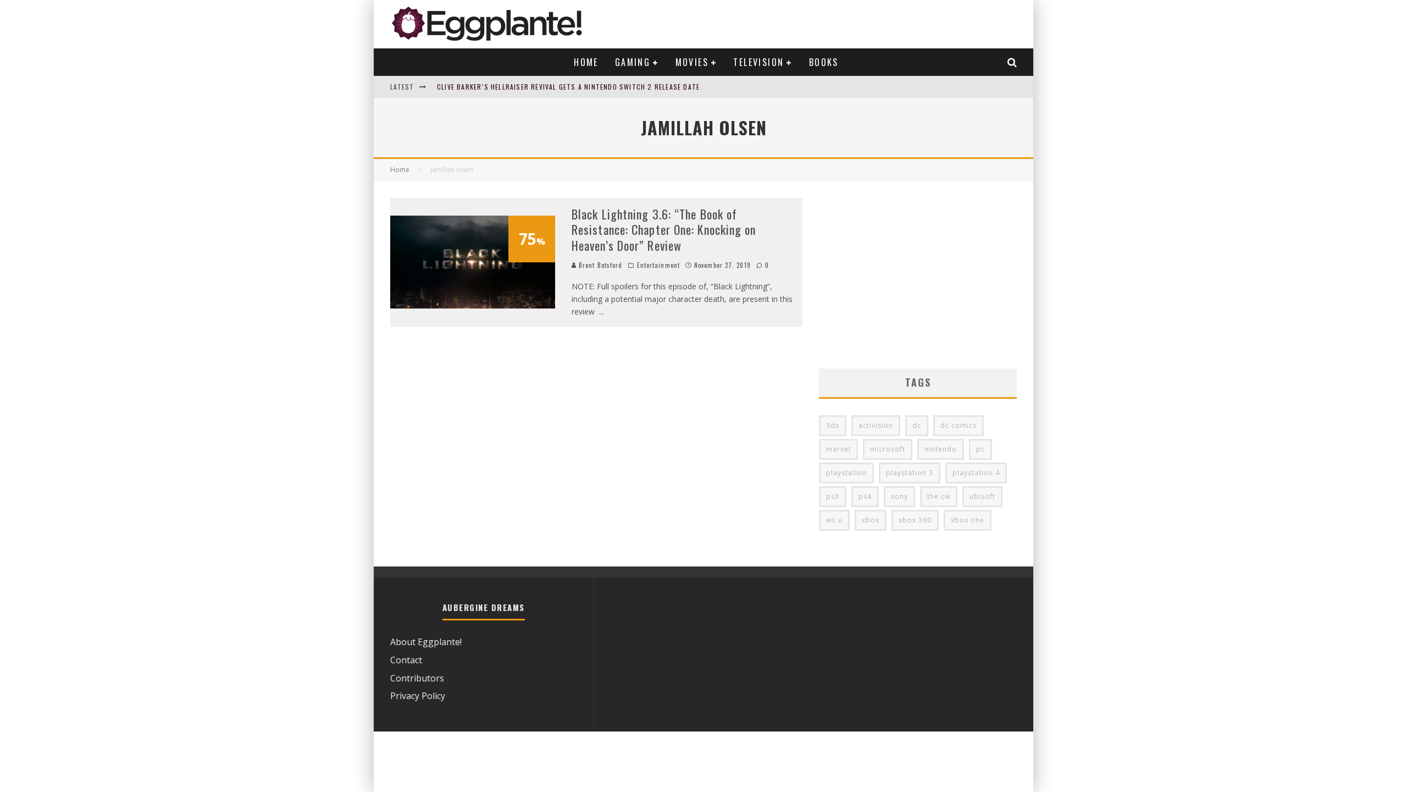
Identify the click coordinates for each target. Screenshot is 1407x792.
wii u (834, 520)
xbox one (967, 520)
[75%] (472, 305)
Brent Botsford (600, 265)
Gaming (632, 62)
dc (916, 425)
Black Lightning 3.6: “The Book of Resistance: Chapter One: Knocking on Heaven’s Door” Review (664, 229)
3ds (832, 425)
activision (875, 425)
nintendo (940, 449)
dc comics (958, 425)
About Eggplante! (426, 642)
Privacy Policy (417, 696)
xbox (870, 520)
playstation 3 (909, 472)
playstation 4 (976, 472)
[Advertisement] (918, 275)
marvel (838, 449)
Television (758, 62)
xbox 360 (915, 520)
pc (980, 449)
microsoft (887, 449)
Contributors (417, 678)
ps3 (832, 496)
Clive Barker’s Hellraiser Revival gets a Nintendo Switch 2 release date (568, 86)
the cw (938, 496)
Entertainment (658, 265)
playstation (846, 472)
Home (586, 62)
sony (899, 496)
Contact (406, 660)
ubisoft (982, 496)
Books (824, 62)
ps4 (865, 496)
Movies (691, 62)
